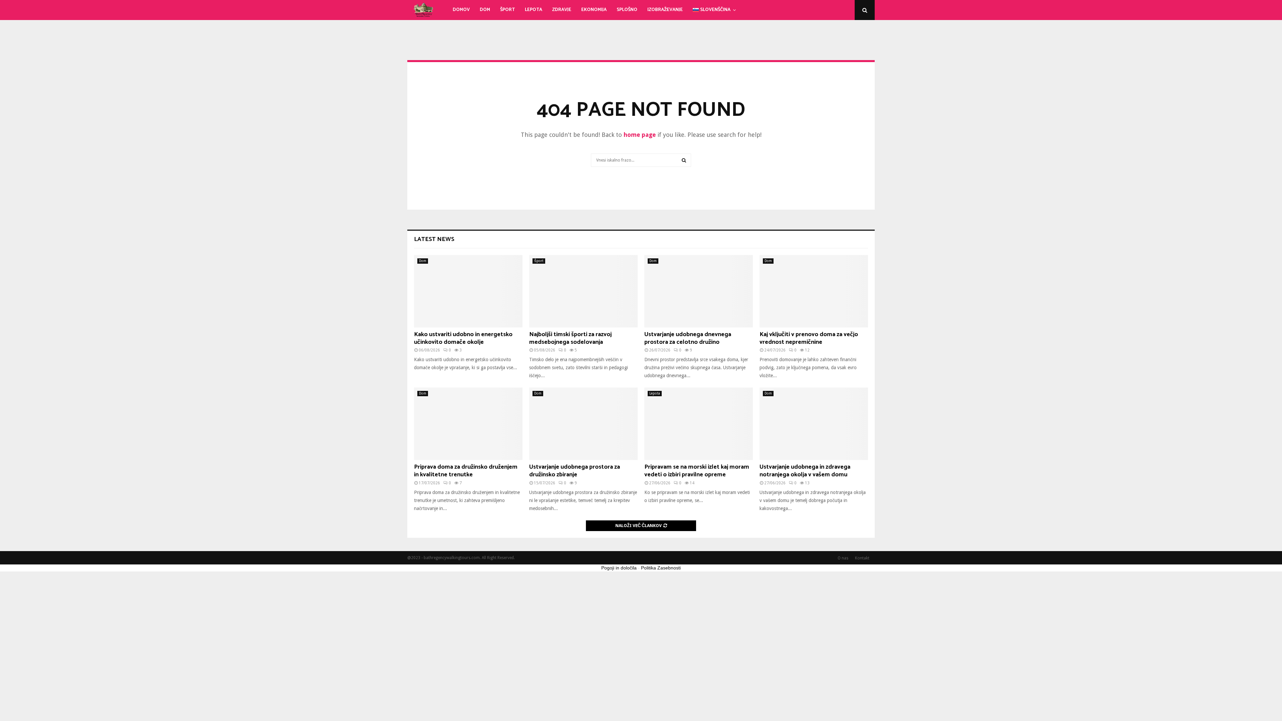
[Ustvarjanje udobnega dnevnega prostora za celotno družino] (698, 291)
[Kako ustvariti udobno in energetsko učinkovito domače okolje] (468, 291)
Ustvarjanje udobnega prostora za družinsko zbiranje (574, 471)
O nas (843, 558)
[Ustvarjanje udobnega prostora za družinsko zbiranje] (583, 424)
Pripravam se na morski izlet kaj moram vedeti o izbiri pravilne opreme (696, 471)
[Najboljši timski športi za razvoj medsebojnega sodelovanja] (583, 291)
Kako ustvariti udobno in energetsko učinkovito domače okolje (463, 338)
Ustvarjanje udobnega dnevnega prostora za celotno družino (687, 338)
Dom (485, 10)
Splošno (627, 10)
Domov (461, 10)
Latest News (434, 239)
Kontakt (862, 558)
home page (640, 134)
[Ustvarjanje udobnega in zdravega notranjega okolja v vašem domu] (814, 424)
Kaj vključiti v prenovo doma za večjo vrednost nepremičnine (809, 338)
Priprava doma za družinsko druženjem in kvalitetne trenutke (465, 471)
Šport (507, 10)
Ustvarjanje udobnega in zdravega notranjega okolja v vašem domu (805, 471)
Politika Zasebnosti (661, 567)
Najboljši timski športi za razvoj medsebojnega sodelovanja (570, 338)
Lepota (533, 10)
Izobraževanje (665, 10)
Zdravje (561, 10)
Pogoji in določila (619, 567)
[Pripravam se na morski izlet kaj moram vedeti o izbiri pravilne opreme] (698, 424)
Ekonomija (594, 10)
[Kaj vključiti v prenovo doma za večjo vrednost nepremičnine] (814, 291)
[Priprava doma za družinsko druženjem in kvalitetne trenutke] (468, 424)
